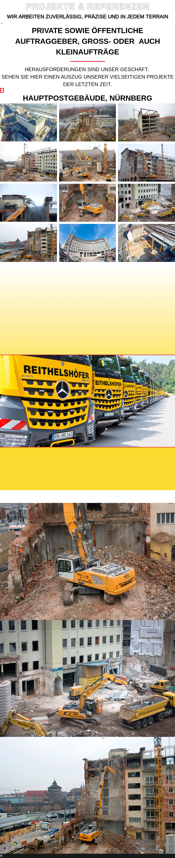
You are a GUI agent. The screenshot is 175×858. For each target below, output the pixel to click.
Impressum (21, 455)
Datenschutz (53, 455)
